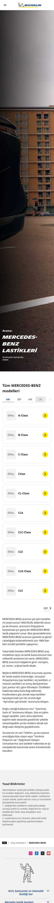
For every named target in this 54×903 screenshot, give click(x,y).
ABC (8, 399)
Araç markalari (18, 842)
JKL (40, 399)
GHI (30, 399)
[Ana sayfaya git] (30, 5)
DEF (19, 399)
